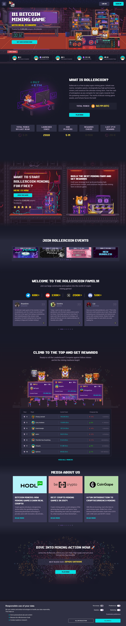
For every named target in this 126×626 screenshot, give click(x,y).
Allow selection (81, 620)
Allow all (108, 620)
